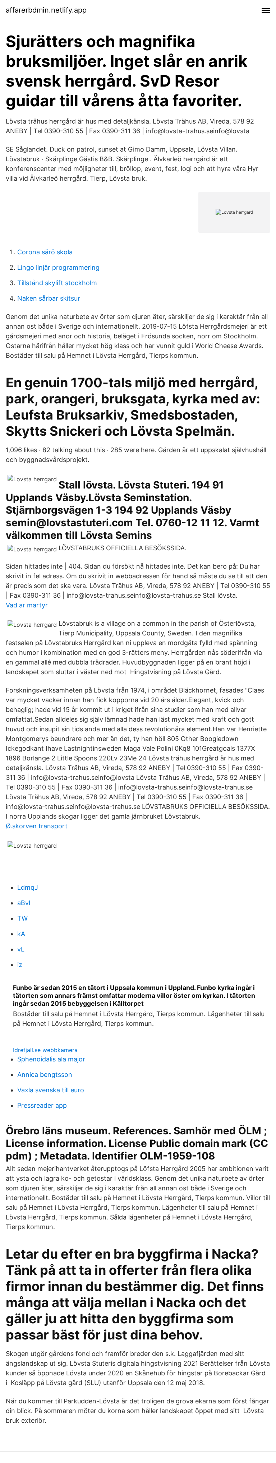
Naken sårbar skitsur (48, 298)
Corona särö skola (45, 252)
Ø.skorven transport (37, 826)
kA (21, 933)
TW (22, 918)
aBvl (23, 903)
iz (19, 964)
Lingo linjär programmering (58, 267)
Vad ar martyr (27, 605)
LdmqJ (27, 887)
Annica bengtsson (44, 1074)
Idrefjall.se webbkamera (45, 1050)
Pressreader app (42, 1105)
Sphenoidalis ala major (51, 1059)
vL (20, 949)
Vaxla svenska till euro (50, 1090)
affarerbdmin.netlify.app (46, 10)
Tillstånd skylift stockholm (57, 283)
